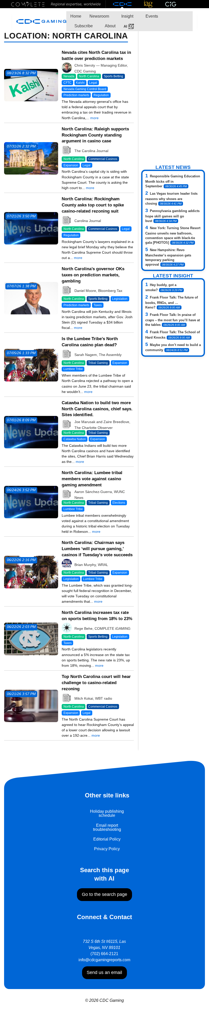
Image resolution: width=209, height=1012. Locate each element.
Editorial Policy (107, 839)
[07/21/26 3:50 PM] (31, 228)
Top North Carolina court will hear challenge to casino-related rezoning (96, 682)
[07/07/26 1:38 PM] (31, 298)
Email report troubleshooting (107, 827)
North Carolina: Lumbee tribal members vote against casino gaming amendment (92, 478)
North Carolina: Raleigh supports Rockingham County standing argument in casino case (95, 135)
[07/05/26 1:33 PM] (31, 365)
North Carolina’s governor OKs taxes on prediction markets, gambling (93, 274)
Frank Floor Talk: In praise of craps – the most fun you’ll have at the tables (172, 320)
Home (75, 16)
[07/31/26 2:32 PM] (31, 158)
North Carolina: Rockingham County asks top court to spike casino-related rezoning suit (93, 205)
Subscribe (83, 26)
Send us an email (104, 972)
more (94, 118)
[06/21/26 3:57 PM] (31, 706)
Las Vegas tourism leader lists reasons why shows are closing (171, 198)
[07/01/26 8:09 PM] (31, 432)
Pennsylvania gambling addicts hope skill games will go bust (172, 216)
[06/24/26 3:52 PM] (31, 502)
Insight (126, 16)
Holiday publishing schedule (107, 813)
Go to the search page (104, 894)
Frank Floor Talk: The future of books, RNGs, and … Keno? (171, 302)
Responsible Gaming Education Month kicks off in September (172, 181)
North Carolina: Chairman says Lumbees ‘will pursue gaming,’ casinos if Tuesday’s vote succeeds (97, 548)
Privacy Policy (107, 849)
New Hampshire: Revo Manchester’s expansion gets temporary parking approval (168, 257)
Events (151, 16)
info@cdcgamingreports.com (104, 960)
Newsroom (99, 16)
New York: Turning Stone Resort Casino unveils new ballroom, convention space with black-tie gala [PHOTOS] (172, 235)
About (109, 26)
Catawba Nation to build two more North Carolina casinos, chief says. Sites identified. (97, 408)
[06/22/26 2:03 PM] (31, 638)
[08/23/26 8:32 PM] (31, 84)
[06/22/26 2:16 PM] (31, 572)
